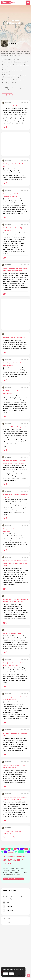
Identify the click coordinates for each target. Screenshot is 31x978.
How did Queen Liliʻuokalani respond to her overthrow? (14, 89)
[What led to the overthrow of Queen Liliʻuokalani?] (4, 257)
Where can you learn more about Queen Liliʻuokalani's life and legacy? (15, 798)
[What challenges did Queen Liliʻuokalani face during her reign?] (4, 722)
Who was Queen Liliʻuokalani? (10, 59)
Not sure (9, 906)
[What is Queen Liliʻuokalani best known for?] (4, 183)
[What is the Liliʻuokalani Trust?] (4, 652)
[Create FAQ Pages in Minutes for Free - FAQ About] (8, 2)
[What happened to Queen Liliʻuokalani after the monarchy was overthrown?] (4, 484)
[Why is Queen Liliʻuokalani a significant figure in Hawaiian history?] (4, 686)
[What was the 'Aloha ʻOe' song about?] (4, 450)
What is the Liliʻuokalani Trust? (12, 633)
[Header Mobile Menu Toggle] (28, 3)
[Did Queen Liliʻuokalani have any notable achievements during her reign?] (4, 293)
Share (8, 918)
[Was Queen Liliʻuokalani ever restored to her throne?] (4, 550)
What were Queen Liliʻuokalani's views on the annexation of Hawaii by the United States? (15, 563)
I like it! (8, 902)
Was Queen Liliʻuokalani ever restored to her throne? (15, 530)
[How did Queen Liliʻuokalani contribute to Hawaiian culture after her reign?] (4, 623)
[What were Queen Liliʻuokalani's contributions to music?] (4, 217)
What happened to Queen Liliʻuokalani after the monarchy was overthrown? (14, 462)
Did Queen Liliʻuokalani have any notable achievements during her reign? (14, 76)
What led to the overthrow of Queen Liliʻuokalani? (12, 71)
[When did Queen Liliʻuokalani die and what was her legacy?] (4, 786)
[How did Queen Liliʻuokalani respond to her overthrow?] (4, 416)
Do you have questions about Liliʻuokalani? (12, 832)
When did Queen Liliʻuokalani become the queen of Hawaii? (16, 84)
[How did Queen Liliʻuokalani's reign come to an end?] (4, 518)
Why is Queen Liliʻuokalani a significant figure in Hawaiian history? (14, 664)
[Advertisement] (15, 144)
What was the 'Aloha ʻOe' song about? (14, 427)
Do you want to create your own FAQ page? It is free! (14, 860)
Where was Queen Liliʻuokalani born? (13, 80)
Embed (9, 923)
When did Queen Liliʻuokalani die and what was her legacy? (14, 766)
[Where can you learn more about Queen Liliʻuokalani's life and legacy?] (4, 820)
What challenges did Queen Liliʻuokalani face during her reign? (15, 698)
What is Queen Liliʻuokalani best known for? (15, 62)
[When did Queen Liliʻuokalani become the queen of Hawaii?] (4, 380)
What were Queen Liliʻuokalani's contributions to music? (15, 66)
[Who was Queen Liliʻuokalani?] (4, 127)
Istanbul (27, 971)
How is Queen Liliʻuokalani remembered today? (15, 734)
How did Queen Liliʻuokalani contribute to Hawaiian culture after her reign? (15, 600)
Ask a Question (6, 95)
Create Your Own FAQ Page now (13, 879)
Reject (11, 973)
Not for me (9, 910)
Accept (5, 973)
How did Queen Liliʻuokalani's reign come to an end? (15, 496)
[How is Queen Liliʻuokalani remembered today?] (4, 754)
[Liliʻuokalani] (4, 43)
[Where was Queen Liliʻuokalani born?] (4, 352)
